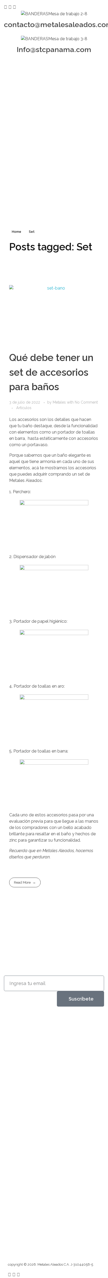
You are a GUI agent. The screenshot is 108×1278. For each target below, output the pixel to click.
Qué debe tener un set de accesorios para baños (51, 372)
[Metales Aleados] (26, 1029)
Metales (60, 402)
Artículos (23, 408)
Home (16, 232)
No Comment (86, 402)
